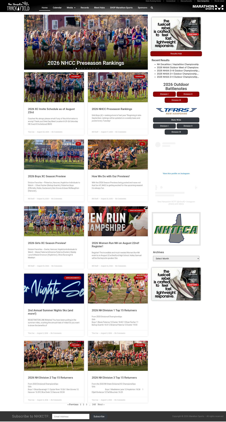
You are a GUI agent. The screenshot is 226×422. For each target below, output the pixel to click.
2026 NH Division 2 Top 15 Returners (50, 377)
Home (45, 7)
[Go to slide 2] (76, 68)
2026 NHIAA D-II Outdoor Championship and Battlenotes (177, 77)
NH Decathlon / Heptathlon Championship (178, 64)
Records (85, 7)
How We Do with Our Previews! (111, 176)
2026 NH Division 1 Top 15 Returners (114, 310)
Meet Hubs (99, 7)
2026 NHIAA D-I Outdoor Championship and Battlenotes (177, 73)
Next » (101, 404)
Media (70, 7)
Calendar (57, 7)
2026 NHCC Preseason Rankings (112, 109)
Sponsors (142, 7)
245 (94, 404)
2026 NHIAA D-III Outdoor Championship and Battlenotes (177, 70)
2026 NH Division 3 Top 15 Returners (114, 377)
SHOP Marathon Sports (121, 7)
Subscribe (99, 416)
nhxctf (181, 202)
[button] (152, 8)
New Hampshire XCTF (167, 202)
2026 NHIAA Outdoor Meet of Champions (177, 67)
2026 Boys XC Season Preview (47, 176)
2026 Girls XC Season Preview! (47, 243)
